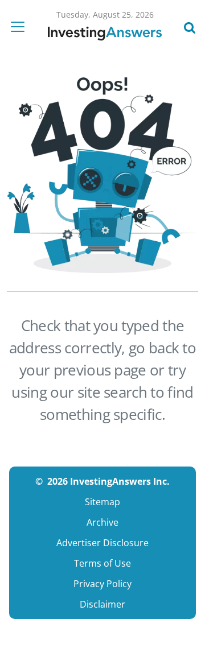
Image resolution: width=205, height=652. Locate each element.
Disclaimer (102, 604)
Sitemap (102, 501)
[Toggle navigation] (21, 27)
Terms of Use (102, 563)
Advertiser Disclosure (102, 542)
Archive (102, 522)
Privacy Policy (102, 583)
